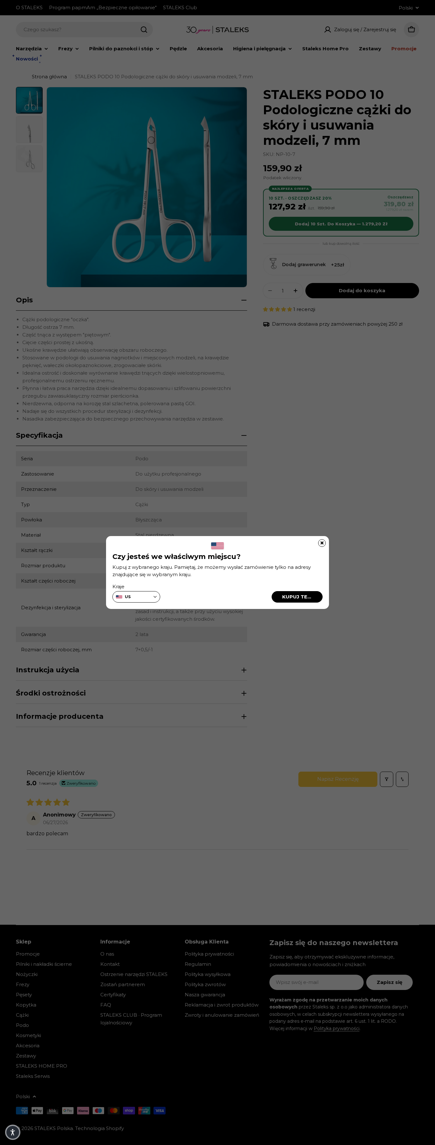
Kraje (118, 586)
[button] (12, 1132)
